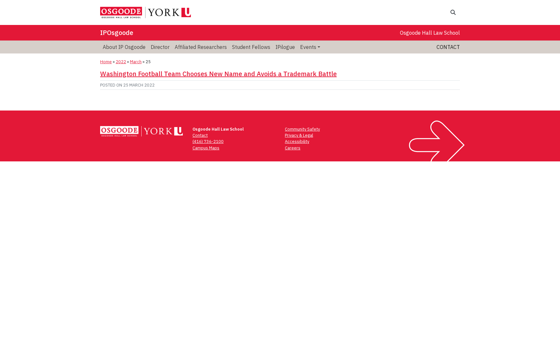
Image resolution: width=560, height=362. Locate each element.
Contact (448, 47)
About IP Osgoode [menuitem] (124, 47)
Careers (292, 148)
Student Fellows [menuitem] (251, 47)
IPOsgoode (116, 32)
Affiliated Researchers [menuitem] (201, 47)
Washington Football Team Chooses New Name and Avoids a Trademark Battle (218, 73)
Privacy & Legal (299, 135)
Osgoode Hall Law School (430, 32)
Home (106, 61)
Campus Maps (205, 148)
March (136, 61)
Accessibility (297, 141)
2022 (121, 61)
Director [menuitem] (160, 47)
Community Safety (302, 129)
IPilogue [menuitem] (285, 47)
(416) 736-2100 (208, 141)
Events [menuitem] (308, 47)
